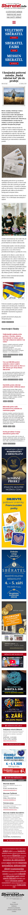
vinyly (23, 878)
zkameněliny (23, 883)
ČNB (14, 887)
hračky (22, 857)
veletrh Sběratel (9, 878)
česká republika (8, 780)
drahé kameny (7, 856)
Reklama (14, 906)
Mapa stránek (14, 904)
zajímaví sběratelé (15, 883)
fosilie (8, 857)
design (18, 853)
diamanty (23, 853)
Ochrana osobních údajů (14, 909)
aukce (5, 850)
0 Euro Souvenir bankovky (8, 848)
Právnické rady (14, 14)
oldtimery (5, 871)
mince (8, 862)
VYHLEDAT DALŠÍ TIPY (15, 840)
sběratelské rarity (7, 356)
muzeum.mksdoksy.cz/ (9, 800)
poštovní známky (10, 322)
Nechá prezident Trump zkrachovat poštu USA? (11, 433)
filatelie (3, 322)
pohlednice (12, 871)
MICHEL (20, 379)
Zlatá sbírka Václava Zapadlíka (11, 885)
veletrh (22, 876)
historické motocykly (15, 857)
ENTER (14, 50)
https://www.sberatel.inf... (10, 740)
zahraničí (21, 780)
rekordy (20, 354)
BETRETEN (14, 63)
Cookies (14, 911)
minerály (15, 863)
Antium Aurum (22, 848)
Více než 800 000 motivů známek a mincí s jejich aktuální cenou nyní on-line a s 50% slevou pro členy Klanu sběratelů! (14, 365)
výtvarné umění (16, 880)
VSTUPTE (14, 37)
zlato (3, 885)
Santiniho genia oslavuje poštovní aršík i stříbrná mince (14, 386)
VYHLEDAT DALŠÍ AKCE (15, 744)
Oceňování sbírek (14, 12)
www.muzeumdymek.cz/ (10, 790)
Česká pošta (21, 885)
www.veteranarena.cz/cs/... (10, 809)
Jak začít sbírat (14, 17)
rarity (13, 426)
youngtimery (6, 883)
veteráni (19, 878)
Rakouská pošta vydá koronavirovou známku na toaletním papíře (12, 408)
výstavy (7, 881)
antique (17, 848)
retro (4, 876)
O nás (14, 902)
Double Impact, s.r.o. (17, 898)
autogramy (15, 851)
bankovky (21, 851)
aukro (11, 851)
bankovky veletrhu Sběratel (9, 853)
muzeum (22, 862)
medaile (3, 863)
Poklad (18, 871)
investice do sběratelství (13, 354)
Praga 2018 (11, 874)
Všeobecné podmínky (14, 907)
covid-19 (5, 426)
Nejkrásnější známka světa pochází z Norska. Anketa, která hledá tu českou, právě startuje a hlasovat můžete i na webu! (14, 338)
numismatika (10, 401)
